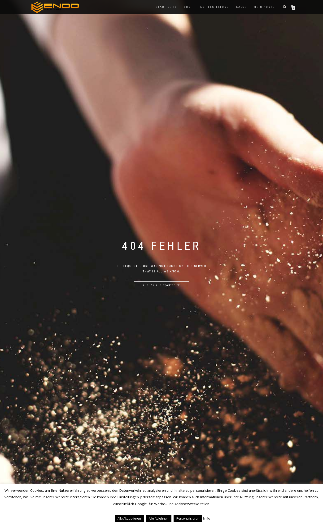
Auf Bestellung (214, 6)
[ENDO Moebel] (55, 7)
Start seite (166, 6)
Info (206, 518)
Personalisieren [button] (187, 518)
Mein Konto (264, 6)
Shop (188, 6)
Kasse (241, 6)
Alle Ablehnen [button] (159, 518)
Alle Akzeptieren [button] (129, 518)
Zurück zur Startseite (161, 285)
